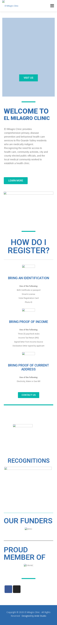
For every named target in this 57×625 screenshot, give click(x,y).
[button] (28, 77)
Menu (51, 5)
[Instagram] (17, 589)
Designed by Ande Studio (34, 615)
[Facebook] (8, 589)
